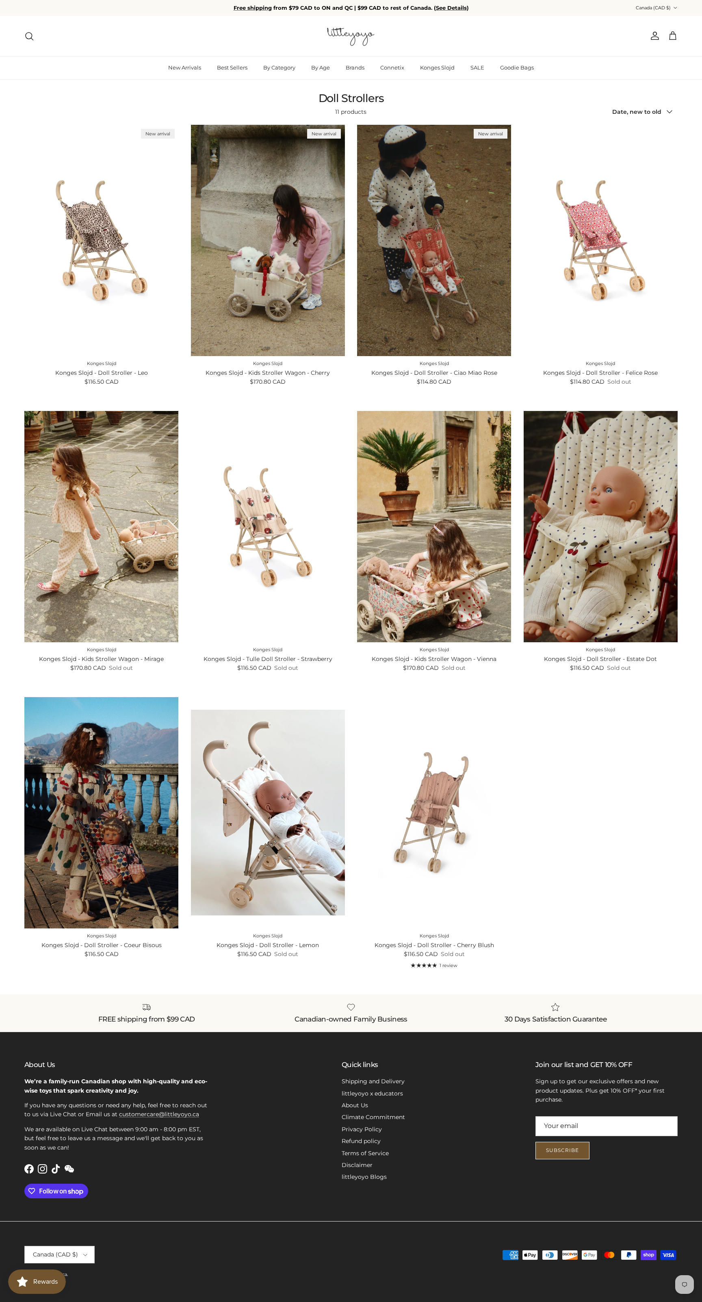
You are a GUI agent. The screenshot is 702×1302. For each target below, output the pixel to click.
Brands (355, 67)
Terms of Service (365, 1153)
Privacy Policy (362, 1129)
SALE (477, 67)
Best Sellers (232, 67)
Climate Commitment (373, 1117)
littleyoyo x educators (372, 1093)
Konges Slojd (437, 67)
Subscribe (562, 1150)
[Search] (29, 36)
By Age (320, 67)
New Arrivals (184, 67)
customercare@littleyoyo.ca (159, 1114)
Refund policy (361, 1141)
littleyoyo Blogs (364, 1176)
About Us (355, 1105)
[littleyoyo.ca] (351, 36)
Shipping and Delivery (373, 1081)
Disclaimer (357, 1165)
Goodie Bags (517, 67)
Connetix (392, 67)
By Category (279, 67)
